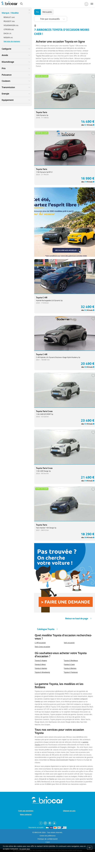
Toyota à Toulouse (71, 672)
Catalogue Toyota (45, 629)
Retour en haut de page (76, 618)
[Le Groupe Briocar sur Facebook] (41, 823)
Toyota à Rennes (70, 668)
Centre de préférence (47, 836)
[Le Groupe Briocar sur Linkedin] (50, 823)
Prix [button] (4, 68)
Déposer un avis (69, 811)
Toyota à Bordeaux (71, 660)
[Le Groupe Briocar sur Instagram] (45, 823)
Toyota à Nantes (41, 668)
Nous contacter (26, 814)
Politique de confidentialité (48, 839)
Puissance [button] (6, 74)
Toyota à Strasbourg (42, 672)
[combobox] (50, 19)
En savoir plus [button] (24, 849)
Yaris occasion (69, 643)
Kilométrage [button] (8, 62)
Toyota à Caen (69, 664)
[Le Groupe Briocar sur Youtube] (54, 823)
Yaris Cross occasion (42, 647)
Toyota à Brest (40, 664)
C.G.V (47, 842)
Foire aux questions (25, 811)
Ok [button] (90, 848)
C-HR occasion (40, 643)
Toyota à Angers (41, 660)
